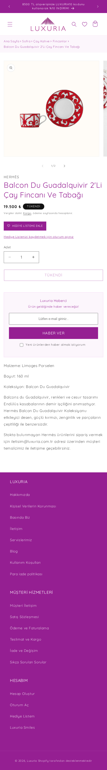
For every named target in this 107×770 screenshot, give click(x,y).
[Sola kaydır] (42, 165)
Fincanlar (60, 41)
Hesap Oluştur (22, 693)
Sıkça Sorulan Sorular (28, 662)
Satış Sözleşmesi (24, 617)
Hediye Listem (22, 716)
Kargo (27, 213)
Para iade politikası (26, 574)
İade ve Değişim (24, 650)
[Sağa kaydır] (64, 165)
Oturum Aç (19, 705)
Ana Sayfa (11, 41)
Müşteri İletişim (23, 605)
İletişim (16, 528)
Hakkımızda (20, 494)
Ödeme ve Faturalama (29, 628)
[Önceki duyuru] (9, 6)
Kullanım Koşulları (25, 562)
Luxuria (32, 760)
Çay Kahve (41, 41)
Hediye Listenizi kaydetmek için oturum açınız (39, 237)
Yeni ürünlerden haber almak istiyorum (55, 344)
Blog (14, 551)
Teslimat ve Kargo (25, 639)
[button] (9, 24)
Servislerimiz (21, 540)
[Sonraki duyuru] (97, 6)
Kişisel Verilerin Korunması (33, 506)
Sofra (26, 41)
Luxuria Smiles (22, 727)
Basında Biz (20, 517)
